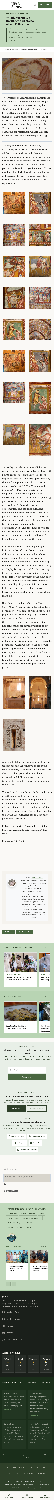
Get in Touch (36, 1108)
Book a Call (17, 1108)
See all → (47, 948)
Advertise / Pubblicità (36, 1467)
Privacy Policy (27, 1473)
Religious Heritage (19, 13)
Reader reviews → (32, 1383)
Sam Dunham (37, 877)
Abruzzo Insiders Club (30, 1481)
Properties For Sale (15, 1227)
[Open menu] (4, 5)
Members (41, 1473)
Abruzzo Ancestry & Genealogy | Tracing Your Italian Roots (25, 49)
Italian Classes (13, 1218)
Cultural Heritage (14, 1223)
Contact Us (13, 1473)
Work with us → (46, 1383)
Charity (28, 1227)
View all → (44, 1246)
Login (47, 1169)
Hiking (41, 1214)
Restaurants (12, 1214)
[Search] (35, 5)
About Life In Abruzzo (15, 1467)
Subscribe (44, 5)
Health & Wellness (31, 1223)
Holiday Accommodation (32, 1218)
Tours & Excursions (28, 1214)
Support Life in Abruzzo (13, 1484)
